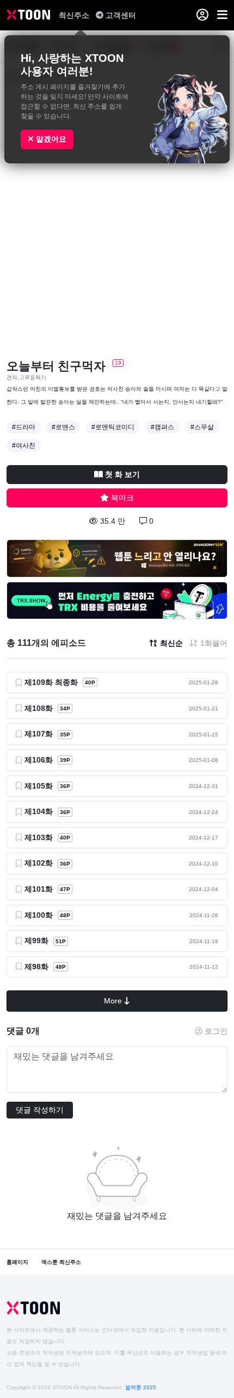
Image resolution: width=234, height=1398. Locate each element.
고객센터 (121, 15)
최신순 (171, 643)
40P (90, 682)
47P (65, 889)
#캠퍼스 (162, 427)
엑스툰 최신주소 (61, 1262)
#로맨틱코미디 (112, 427)
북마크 (122, 497)
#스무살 (202, 427)
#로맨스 (63, 427)
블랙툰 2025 (140, 1387)
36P (65, 786)
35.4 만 (112, 521)
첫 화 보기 (122, 474)
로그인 (216, 1031)
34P (65, 708)
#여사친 (23, 445)
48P (65, 915)
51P (61, 941)
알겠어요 (50, 139)
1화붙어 (213, 643)
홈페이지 (17, 1262)
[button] (222, 15)
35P (65, 735)
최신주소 (75, 15)
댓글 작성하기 (40, 1109)
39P (65, 760)
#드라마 (23, 427)
